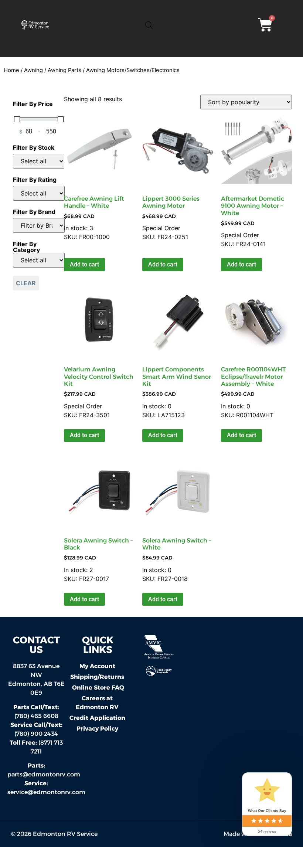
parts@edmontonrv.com (43, 774)
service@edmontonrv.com (46, 792)
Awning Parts (64, 70)
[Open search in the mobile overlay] (149, 24)
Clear (26, 283)
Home (11, 70)
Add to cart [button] (84, 264)
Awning (33, 70)
